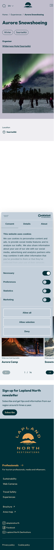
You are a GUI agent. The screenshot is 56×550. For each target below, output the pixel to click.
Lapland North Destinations (18, 532)
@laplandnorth (12, 523)
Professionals (10, 465)
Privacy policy (8, 545)
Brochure (7, 506)
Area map (8, 512)
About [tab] (44, 224)
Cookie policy (24, 545)
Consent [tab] (9, 224)
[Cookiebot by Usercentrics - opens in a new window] (38, 216)
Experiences (16, 14)
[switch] (46, 282)
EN (9, 6)
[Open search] (4, 6)
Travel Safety (9, 492)
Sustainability (10, 479)
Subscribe (10, 412)
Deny (27, 331)
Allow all (27, 312)
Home (5, 14)
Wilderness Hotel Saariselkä (16, 46)
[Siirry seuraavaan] (50, 372)
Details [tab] (27, 224)
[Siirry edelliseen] (6, 372)
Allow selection (27, 322)
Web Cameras (10, 484)
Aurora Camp (10, 361)
